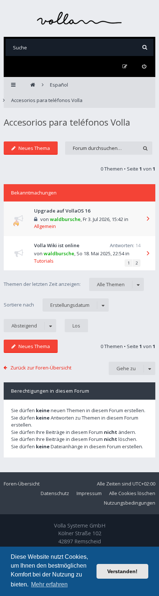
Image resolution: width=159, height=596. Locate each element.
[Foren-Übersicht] (79, 18)
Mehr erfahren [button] (49, 584)
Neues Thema (34, 148)
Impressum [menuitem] (89, 493)
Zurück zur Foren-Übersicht (40, 367)
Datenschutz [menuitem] (55, 493)
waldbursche (65, 219)
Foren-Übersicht (22, 483)
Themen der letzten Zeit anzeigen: (64, 284)
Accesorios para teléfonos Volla (67, 122)
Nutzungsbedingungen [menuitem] (129, 502)
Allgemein (45, 226)
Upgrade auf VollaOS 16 (62, 210)
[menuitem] (144, 66)
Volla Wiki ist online (57, 245)
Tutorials (44, 260)
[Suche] (144, 47)
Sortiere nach (46, 304)
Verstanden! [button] (122, 571)
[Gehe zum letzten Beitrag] (148, 219)
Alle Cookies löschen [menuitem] (132, 493)
